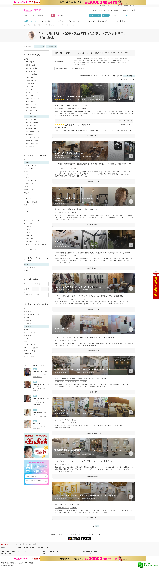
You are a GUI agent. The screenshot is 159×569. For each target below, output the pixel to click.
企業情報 (3, 563)
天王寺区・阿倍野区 (32, 74)
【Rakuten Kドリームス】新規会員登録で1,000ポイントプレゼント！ (30, 547)
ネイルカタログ (102, 21)
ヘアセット (27, 211)
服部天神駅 (82, 62)
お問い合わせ (81, 534)
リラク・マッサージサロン (75, 21)
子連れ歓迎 (52, 25)
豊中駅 (76, 62)
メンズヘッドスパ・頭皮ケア (32, 241)
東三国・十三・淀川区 (32, 92)
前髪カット (27, 171)
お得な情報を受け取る (114, 10)
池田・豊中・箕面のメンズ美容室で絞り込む (69, 68)
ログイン (105, 15)
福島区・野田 (30, 77)
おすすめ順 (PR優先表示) (89, 76)
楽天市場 (132, 5)
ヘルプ (105, 10)
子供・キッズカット (30, 165)
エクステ (27, 208)
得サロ (26, 270)
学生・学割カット (29, 168)
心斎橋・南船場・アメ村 (33, 65)
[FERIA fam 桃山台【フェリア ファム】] (36, 385)
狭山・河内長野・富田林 (33, 137)
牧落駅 (94, 62)
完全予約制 (27, 320)
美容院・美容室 (28, 25)
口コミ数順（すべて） (69, 25)
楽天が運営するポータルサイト (91, 551)
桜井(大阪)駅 (123, 58)
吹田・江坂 (29, 113)
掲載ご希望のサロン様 (129, 10)
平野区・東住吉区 (31, 107)
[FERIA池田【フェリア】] (36, 372)
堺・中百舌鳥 (30, 134)
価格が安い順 (117, 76)
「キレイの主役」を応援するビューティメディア (14, 551)
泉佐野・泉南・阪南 (32, 143)
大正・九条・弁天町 (32, 110)
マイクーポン (118, 15)
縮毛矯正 (27, 193)
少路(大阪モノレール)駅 (89, 60)
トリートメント (29, 199)
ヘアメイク (27, 214)
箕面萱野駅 (106, 62)
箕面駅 (99, 62)
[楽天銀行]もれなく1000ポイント (105, 5)
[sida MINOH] (36, 424)
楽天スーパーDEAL (30, 267)
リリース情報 (94, 534)
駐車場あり (27, 336)
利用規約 (66, 534)
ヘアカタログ (91, 21)
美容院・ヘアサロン (30, 21)
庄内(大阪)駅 (100, 60)
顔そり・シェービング (31, 249)
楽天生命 (126, 5)
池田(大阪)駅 (77, 58)
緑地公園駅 (83, 64)
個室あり (27, 329)
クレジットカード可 (30, 345)
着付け (26, 217)
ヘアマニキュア (29, 184)
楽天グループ (118, 5)
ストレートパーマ (29, 196)
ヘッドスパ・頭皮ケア (31, 202)
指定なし (27, 159)
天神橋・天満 (30, 83)
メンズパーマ (28, 235)
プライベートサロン (30, 332)
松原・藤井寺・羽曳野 (32, 131)
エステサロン (60, 21)
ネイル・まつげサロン (46, 21)
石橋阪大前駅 (86, 58)
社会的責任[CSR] (22, 563)
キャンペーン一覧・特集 (117, 21)
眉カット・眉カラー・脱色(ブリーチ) (35, 220)
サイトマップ (73, 534)
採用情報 (31, 563)
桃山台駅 (76, 64)
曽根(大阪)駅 (116, 60)
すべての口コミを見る (124, 120)
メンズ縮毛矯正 (29, 238)
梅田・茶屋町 (30, 62)
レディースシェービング (31, 223)
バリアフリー (28, 354)
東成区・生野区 (30, 101)
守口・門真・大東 (31, 119)
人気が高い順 (105, 76)
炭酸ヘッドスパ (29, 205)
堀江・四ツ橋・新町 (32, 68)
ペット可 (27, 339)
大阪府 (35, 25)
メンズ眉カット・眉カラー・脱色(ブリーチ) (35, 245)
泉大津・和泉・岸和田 (32, 140)
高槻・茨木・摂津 (31, 125)
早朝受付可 (27, 311)
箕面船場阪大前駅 (115, 62)
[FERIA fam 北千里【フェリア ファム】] (36, 400)
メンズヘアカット (29, 229)
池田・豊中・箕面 (42, 25)
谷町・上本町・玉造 (32, 86)
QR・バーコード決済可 (31, 348)
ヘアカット (59, 25)
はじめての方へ (97, 10)
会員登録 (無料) (94, 15)
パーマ (26, 187)
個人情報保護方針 (12, 563)
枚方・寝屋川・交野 (32, 122)
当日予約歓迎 (28, 323)
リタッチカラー (29, 177)
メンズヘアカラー (29, 232)
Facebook (102, 534)
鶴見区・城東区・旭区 (32, 98)
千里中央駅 (108, 60)
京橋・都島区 (30, 95)
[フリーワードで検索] (53, 15)
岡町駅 (100, 58)
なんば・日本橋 (30, 71)
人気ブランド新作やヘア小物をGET (52, 551)
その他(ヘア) (28, 226)
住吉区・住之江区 (31, 104)
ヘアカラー (27, 174)
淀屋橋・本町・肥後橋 (32, 80)
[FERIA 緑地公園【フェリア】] (36, 412)
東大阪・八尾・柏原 (32, 128)
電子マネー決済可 (29, 351)
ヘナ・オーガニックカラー (32, 181)
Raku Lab (131, 21)
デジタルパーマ (29, 190)
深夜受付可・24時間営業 (31, 314)
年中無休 (27, 317)
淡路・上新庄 (30, 89)
